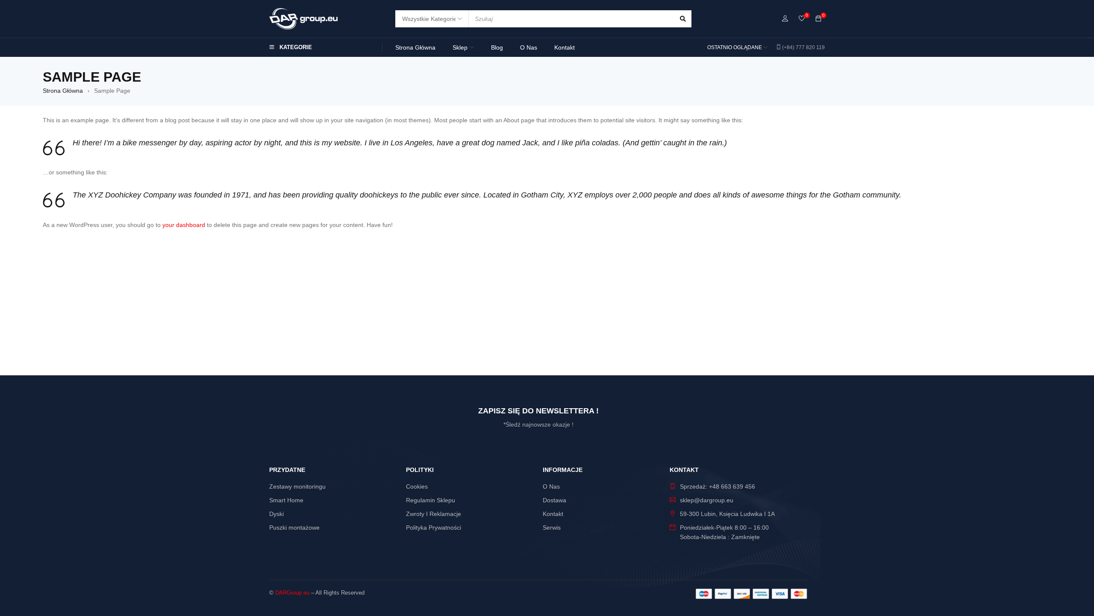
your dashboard (183, 224)
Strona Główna (63, 90)
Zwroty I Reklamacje (433, 513)
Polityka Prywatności (433, 527)
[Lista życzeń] (802, 19)
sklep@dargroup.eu (706, 500)
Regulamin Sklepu (430, 500)
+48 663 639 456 (732, 486)
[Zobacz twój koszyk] (818, 18)
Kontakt (553, 513)
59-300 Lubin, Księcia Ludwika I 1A (727, 513)
